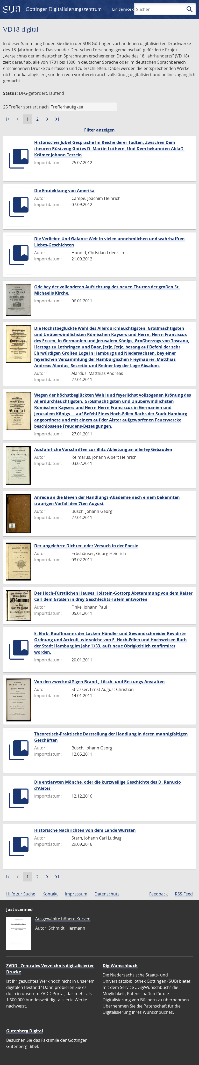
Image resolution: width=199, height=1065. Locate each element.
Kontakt (50, 894)
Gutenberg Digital (24, 1031)
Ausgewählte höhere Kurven (62, 919)
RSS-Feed (184, 894)
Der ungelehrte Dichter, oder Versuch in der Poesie (86, 546)
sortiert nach (36, 107)
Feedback (158, 894)
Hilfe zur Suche (20, 894)
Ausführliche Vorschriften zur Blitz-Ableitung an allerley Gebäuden (103, 449)
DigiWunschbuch (120, 965)
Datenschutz (107, 894)
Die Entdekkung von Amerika (64, 190)
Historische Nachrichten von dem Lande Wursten (85, 830)
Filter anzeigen (99, 130)
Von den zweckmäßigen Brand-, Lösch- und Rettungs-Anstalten (99, 681)
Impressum (76, 894)
